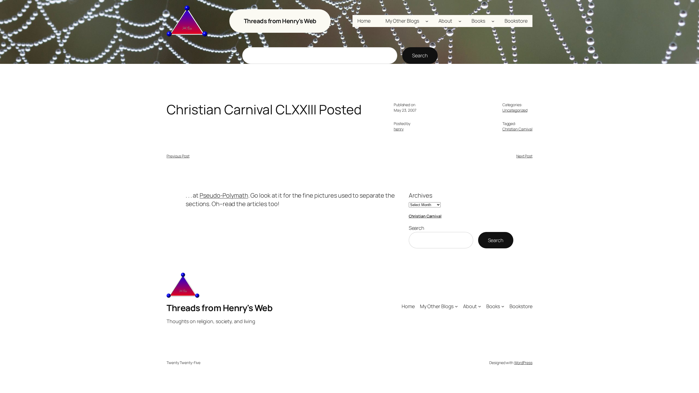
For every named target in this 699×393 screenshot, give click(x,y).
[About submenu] (459, 21)
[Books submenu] (492, 21)
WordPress (523, 362)
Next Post (524, 156)
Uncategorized (515, 110)
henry (399, 129)
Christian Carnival (517, 129)
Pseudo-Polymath (224, 195)
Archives (420, 195)
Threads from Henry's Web (280, 21)
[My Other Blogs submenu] (426, 21)
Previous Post (178, 156)
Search (420, 55)
